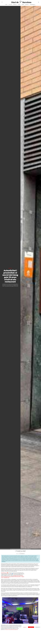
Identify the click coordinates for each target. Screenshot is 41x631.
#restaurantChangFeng (4, 576)
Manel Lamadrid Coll (19, 550)
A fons (6, 4)
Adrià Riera (24, 550)
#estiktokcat (13, 576)
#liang (10, 576)
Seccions (10, 4)
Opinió (23, 4)
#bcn (19, 576)
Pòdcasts (15, 4)
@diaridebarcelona (4, 572)
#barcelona (17, 576)
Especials (27, 4)
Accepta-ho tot (31, 627)
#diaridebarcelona (16, 575)
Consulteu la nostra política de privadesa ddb (11, 629)
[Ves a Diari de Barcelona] (20, 2)
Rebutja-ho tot (37, 627)
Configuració (24, 627)
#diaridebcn (21, 575)
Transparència (32, 4)
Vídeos (19, 4)
